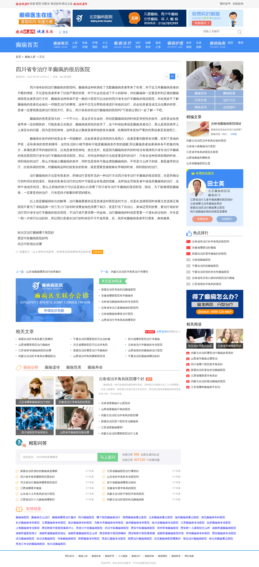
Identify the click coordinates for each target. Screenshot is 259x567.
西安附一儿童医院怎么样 (195, 527)
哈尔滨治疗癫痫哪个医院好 (36, 232)
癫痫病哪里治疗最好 (64, 517)
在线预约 (229, 107)
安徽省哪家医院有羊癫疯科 (117, 295)
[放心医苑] (35, 31)
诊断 (148, 42)
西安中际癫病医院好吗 (33, 238)
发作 (189, 42)
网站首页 (69, 556)
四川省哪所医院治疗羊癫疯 (144, 339)
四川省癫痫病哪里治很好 (121, 482)
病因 (189, 46)
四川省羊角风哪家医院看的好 (37, 476)
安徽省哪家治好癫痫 (204, 247)
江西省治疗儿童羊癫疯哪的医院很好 (211, 199)
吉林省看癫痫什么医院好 (115, 403)
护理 (95, 42)
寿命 (148, 46)
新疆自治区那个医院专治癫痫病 (119, 421)
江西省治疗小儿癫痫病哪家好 (37, 499)
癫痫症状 (201, 93)
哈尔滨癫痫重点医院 (221, 538)
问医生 (46, 3)
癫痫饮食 (96, 556)
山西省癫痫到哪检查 (198, 157)
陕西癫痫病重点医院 (135, 517)
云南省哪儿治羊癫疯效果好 (206, 203)
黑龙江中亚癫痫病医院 (89, 527)
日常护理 (201, 100)
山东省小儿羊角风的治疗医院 (37, 493)
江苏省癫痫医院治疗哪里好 (123, 471)
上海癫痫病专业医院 (28, 527)
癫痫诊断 (30, 367)
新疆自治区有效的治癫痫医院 (118, 289)
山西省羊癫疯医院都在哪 (74, 432)
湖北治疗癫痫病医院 (195, 538)
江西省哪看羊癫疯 (31, 488)
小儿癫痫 (122, 556)
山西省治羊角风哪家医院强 (89, 356)
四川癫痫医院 (86, 517)
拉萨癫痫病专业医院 (219, 522)
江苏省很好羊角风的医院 (206, 283)
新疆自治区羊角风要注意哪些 (35, 339)
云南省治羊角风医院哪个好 (121, 379)
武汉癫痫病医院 (25, 538)
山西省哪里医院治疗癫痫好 (34, 344)
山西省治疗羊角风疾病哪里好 (118, 319)
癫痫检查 (229, 93)
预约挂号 (225, 3)
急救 (199, 46)
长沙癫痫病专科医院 (28, 522)
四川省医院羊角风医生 (34, 432)
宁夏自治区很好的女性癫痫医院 (210, 271)
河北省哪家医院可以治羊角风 (90, 344)
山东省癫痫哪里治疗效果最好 (43, 271)
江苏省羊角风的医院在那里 (202, 151)
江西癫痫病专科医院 (54, 522)
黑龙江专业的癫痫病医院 (30, 543)
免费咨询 (202, 218)
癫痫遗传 (52, 367)
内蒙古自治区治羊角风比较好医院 (206, 140)
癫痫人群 (30, 56)
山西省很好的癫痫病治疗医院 (145, 350)
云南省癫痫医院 (201, 259)
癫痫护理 (109, 556)
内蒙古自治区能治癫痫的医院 (208, 381)
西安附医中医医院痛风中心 (58, 527)
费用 (240, 42)
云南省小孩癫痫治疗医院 (201, 146)
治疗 (75, 46)
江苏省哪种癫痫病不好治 (205, 386)
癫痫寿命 (95, 367)
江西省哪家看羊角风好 (204, 375)
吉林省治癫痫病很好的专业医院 (119, 301)
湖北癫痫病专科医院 (213, 517)
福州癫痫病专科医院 (138, 522)
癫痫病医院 (22, 517)
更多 (65, 32)
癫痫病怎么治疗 (40, 517)
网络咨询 (201, 107)
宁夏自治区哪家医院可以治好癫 (91, 339)
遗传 (158, 42)
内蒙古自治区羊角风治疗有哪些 (129, 271)
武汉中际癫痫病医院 (117, 527)
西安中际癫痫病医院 (143, 527)
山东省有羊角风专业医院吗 (123, 476)
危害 (138, 46)
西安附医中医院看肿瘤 (141, 533)
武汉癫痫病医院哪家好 (167, 538)
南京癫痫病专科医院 (80, 522)
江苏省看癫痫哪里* (112, 427)
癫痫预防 (162, 556)
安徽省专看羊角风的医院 (121, 488)
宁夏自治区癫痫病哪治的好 (144, 356)
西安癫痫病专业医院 (224, 533)
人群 (75, 42)
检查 (105, 46)
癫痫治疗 (136, 556)
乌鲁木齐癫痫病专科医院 (108, 522)
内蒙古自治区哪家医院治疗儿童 (119, 433)
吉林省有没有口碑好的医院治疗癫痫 (213, 277)
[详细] (234, 134)
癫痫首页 (27, 45)
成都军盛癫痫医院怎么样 (82, 533)
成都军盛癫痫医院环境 (170, 533)
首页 (18, 56)
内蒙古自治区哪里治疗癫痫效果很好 (212, 352)
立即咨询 (97, 252)
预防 (95, 46)
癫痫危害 (73, 367)
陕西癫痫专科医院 (89, 538)
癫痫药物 (149, 556)
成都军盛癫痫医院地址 (52, 533)
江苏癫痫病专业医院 (193, 522)
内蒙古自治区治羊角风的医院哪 (119, 415)
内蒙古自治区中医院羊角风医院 (125, 493)
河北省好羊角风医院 (200, 345)
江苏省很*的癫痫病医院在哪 (34, 350)
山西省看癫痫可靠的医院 (115, 409)
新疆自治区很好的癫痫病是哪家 (38, 471)
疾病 (32, 3)
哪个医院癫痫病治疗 (108, 517)
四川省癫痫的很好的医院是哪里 (208, 211)
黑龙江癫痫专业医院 (114, 538)
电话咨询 (56, 3)
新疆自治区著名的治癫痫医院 (208, 369)
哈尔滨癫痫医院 (46, 538)
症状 (199, 42)
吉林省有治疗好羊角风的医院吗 (210, 241)
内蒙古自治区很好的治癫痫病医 (125, 499)
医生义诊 (67, 3)
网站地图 (189, 556)
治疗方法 (229, 100)
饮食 (85, 42)
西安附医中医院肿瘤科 (113, 533)
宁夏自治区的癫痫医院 (205, 265)
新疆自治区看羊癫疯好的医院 (209, 253)
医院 (38, 3)
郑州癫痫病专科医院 (198, 533)
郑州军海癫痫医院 (167, 527)
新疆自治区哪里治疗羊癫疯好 (90, 350)
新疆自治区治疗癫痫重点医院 (207, 207)
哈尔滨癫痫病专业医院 (165, 522)
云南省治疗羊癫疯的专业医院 (145, 344)
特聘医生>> (168, 331)
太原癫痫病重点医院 (161, 517)
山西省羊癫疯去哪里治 (204, 358)
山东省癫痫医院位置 (198, 163)
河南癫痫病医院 (66, 538)
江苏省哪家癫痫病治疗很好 (35, 401)
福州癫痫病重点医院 (187, 517)
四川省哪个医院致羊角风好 (207, 364)
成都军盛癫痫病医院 (224, 527)
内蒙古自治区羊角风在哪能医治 (37, 356)
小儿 (105, 42)
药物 (85, 46)
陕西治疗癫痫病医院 (140, 538)
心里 (158, 46)
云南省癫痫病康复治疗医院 (117, 313)
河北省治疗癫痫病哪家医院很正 (38, 482)
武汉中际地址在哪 (30, 243)
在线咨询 (238, 3)
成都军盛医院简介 (26, 533)
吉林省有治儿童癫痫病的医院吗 (119, 307)
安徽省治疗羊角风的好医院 (74, 401)
